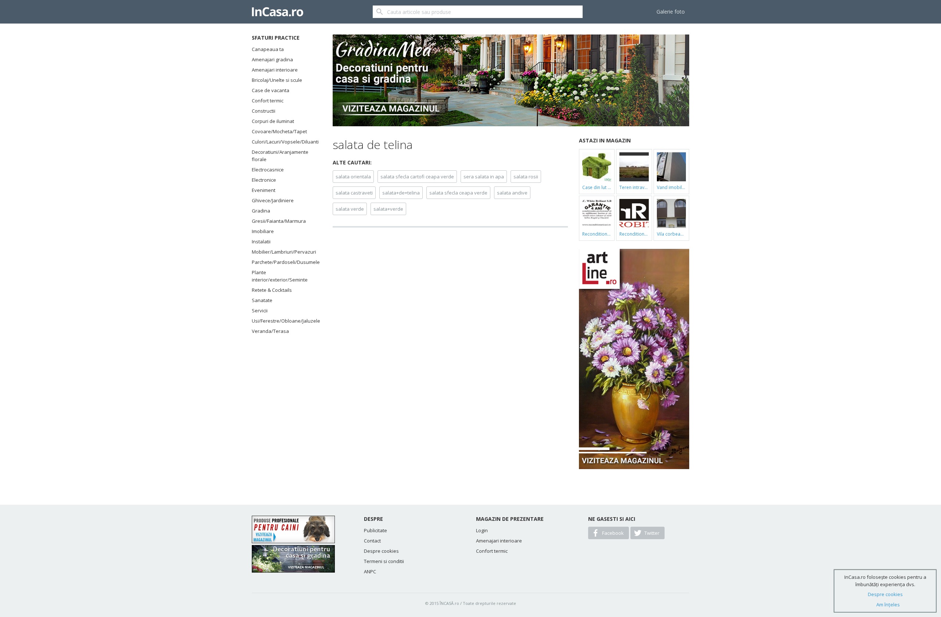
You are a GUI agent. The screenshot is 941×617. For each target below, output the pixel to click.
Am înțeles (888, 604)
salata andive (512, 192)
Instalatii (261, 241)
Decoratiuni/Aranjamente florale (280, 156)
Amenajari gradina (272, 59)
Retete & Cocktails (272, 290)
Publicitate (375, 530)
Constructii (263, 111)
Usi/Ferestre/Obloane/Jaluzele (283, 320)
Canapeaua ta (268, 49)
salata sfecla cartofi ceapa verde (417, 176)
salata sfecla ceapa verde (458, 192)
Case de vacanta (270, 90)
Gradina (261, 210)
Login (482, 530)
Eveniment (263, 190)
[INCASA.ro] (277, 12)
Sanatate (262, 300)
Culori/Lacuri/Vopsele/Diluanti (283, 141)
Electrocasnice (268, 169)
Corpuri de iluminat (273, 121)
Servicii (260, 310)
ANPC (370, 571)
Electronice (264, 180)
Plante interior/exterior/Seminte (280, 276)
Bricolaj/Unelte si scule (277, 80)
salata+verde (388, 209)
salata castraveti (354, 192)
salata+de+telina (401, 192)
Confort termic (267, 100)
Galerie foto (670, 11)
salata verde (350, 209)
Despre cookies (381, 551)
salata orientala (353, 176)
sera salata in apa (484, 176)
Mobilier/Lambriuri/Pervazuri (283, 251)
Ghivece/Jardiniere (273, 200)
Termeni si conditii (384, 561)
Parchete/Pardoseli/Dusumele (283, 262)
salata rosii (526, 176)
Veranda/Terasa (270, 331)
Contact (372, 540)
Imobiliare (263, 231)
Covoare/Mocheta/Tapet (279, 131)
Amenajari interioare (275, 69)
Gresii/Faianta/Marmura (279, 221)
